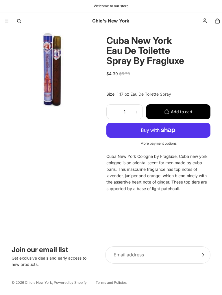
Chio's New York (38, 282)
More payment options (158, 143)
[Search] (19, 21)
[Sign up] (202, 255)
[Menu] (6, 21)
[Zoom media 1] (52, 70)
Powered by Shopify (70, 282)
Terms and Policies (111, 282)
